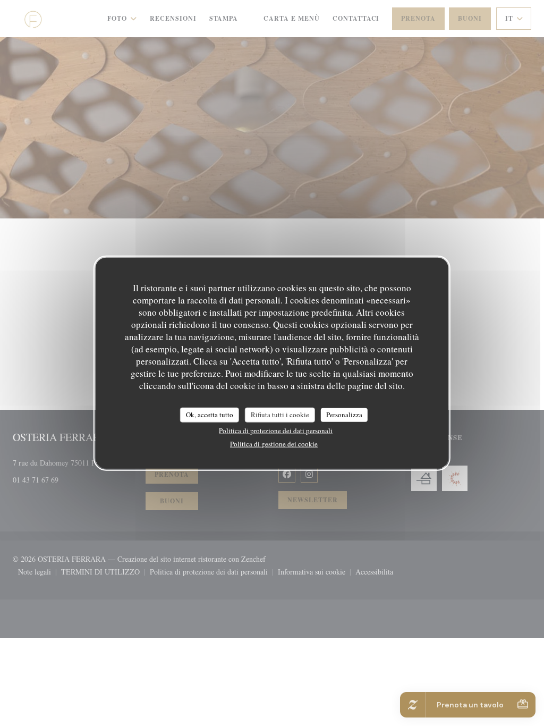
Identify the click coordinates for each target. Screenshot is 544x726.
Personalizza (344, 414)
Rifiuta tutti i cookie (280, 414)
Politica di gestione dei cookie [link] (274, 443)
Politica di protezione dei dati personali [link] (276, 430)
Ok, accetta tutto (209, 414)
